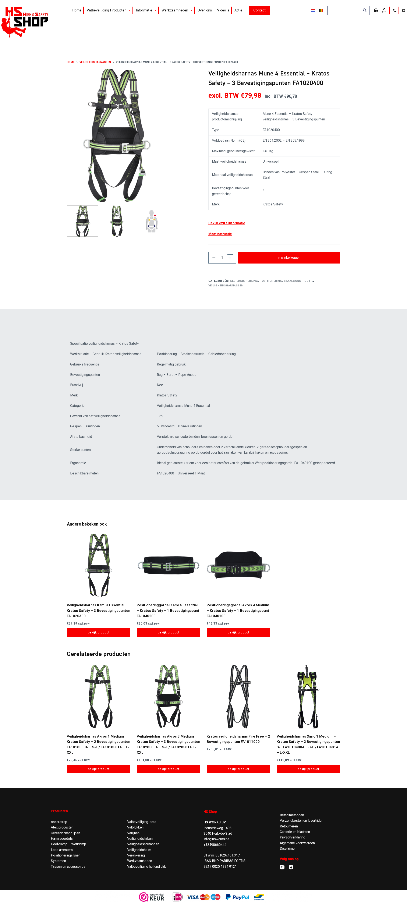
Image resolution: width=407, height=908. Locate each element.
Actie (238, 10)
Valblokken (135, 827)
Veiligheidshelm (139, 850)
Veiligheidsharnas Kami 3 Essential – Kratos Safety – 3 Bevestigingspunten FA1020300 (98, 610)
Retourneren (289, 826)
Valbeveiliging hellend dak (146, 867)
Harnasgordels (62, 839)
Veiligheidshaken (140, 839)
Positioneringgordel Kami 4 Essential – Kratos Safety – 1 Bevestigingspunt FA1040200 (168, 610)
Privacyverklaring (292, 837)
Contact (259, 10)
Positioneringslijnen (65, 855)
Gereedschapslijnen (65, 833)
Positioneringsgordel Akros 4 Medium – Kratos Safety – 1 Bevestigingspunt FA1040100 (238, 610)
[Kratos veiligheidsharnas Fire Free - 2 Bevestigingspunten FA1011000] (238, 696)
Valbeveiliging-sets (141, 822)
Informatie (144, 10)
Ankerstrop (59, 822)
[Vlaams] (321, 10)
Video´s (223, 10)
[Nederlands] (313, 10)
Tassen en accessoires (68, 867)
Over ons (205, 10)
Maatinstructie (220, 234)
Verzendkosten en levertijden (301, 821)
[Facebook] (291, 867)
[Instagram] (282, 867)
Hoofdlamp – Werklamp (68, 844)
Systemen (58, 861)
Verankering (136, 855)
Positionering (271, 280)
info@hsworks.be (216, 839)
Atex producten (62, 827)
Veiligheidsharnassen (225, 285)
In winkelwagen (289, 257)
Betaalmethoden (292, 815)
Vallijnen (133, 833)
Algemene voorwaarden (297, 843)
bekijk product (98, 632)
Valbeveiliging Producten (106, 10)
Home (76, 10)
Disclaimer (288, 849)
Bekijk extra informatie (226, 223)
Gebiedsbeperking (244, 280)
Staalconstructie (298, 280)
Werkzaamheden (175, 10)
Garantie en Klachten (295, 832)
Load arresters (62, 850)
